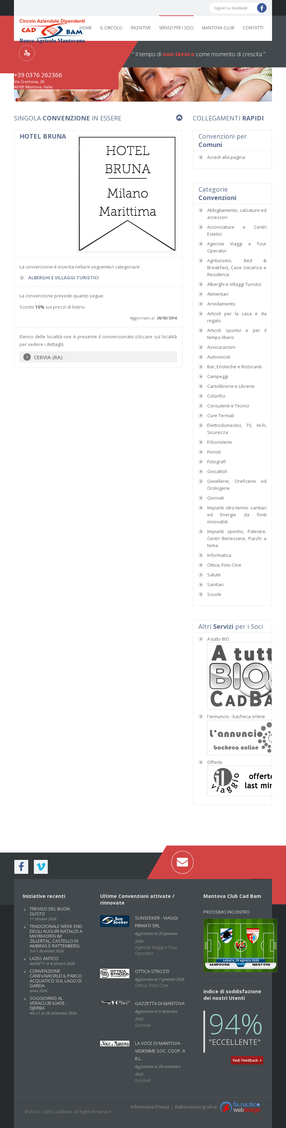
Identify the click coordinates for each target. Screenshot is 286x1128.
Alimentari (217, 294)
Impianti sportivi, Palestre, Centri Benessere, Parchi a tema (236, 538)
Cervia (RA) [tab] (48, 357)
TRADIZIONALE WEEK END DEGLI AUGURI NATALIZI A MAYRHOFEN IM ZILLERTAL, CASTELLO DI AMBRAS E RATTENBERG (56, 938)
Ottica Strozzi (152, 971)
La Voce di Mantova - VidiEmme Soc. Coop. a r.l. (160, 1051)
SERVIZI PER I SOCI (176, 28)
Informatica (219, 555)
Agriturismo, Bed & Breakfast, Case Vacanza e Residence (236, 267)
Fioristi (214, 452)
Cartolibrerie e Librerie (231, 386)
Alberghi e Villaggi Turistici (63, 277)
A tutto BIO (218, 639)
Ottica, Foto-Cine (224, 565)
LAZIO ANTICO (52, 960)
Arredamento (221, 304)
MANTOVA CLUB (218, 28)
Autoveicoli (218, 357)
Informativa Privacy (150, 1107)
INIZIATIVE (141, 28)
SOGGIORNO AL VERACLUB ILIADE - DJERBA (53, 1005)
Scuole (214, 594)
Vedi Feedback (246, 1060)
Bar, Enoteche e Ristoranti (234, 366)
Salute (214, 575)
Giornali (215, 498)
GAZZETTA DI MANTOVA (160, 1003)
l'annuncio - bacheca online (236, 716)
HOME (86, 28)
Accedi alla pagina (226, 157)
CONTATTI (253, 28)
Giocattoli (217, 471)
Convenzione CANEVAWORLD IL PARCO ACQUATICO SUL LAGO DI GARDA (56, 980)
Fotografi (216, 461)
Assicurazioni (221, 347)
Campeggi (217, 376)
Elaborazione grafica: (197, 1107)
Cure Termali (220, 415)
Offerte (215, 762)
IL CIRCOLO (111, 28)
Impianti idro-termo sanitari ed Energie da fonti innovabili (236, 514)
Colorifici (216, 396)
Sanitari (215, 584)
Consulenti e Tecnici (228, 406)
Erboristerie (219, 442)
